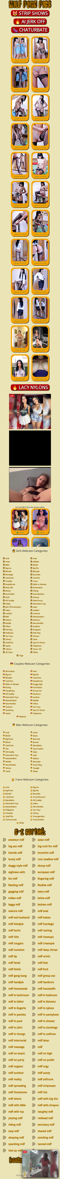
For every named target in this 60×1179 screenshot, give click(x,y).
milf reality (14, 1079)
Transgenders (39, 816)
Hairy (35, 751)
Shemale (9, 813)
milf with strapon (48, 1105)
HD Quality (9, 600)
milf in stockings (47, 1027)
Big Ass (8, 568)
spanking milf (16, 1144)
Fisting (35, 590)
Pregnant (36, 629)
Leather (36, 610)
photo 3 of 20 (19, 89)
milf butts (14, 930)
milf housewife (46, 988)
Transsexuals (11, 819)
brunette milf (46, 852)
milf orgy (43, 1066)
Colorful (36, 577)
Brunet (36, 742)
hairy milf (43, 891)
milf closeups (46, 936)
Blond (7, 742)
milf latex (43, 1040)
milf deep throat (47, 949)
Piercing (8, 629)
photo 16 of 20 (40, 263)
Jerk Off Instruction (13, 607)
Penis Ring (37, 764)
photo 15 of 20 (20, 263)
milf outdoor (16, 1072)
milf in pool (15, 1021)
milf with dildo (17, 1105)
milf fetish (14, 969)
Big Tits (36, 568)
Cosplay (8, 581)
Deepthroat (10, 584)
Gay (6, 748)
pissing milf (15, 1118)
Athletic (36, 561)
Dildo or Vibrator (39, 584)
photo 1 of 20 (19, 60)
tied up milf (15, 1150)
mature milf (40, 350)
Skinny (8, 639)
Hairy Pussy (37, 600)
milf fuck (43, 969)
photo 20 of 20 (40, 321)
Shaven (36, 636)
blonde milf (15, 852)
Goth (7, 597)
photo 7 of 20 (19, 147)
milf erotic (44, 956)
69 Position (10, 671)
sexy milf (13, 1131)
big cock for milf (47, 846)
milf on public (46, 1059)
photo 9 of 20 (19, 176)
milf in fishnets (47, 1001)
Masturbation (38, 616)
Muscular (36, 761)
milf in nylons (46, 1008)
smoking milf (45, 1137)
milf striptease (46, 1085)
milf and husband (18, 917)
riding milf (14, 1124)
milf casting (45, 930)
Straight (36, 768)
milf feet (43, 962)
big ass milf (19, 378)
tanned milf (44, 1144)
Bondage (9, 574)
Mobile (8, 623)
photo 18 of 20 (40, 292)
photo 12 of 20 (40, 205)
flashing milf (15, 885)
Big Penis (9, 739)
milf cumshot (16, 949)
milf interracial (17, 1040)
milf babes (44, 917)
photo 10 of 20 (40, 176)
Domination (37, 587)
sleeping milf (16, 1137)
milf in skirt (15, 1027)
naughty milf (45, 1111)
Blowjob (36, 571)
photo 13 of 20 (20, 234)
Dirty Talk (9, 587)
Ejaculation (37, 745)
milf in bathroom (18, 995)
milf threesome (17, 1092)
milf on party (16, 1059)
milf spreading (17, 1085)
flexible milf (45, 885)
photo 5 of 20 (19, 118)
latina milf (44, 898)
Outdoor (36, 626)
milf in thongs (16, 1033)
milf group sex (46, 975)
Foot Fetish (9, 594)
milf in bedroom (47, 995)
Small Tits (9, 642)
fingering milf (46, 878)
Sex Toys (9, 636)
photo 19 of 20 (20, 321)
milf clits (13, 936)
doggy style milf (17, 865)
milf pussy (44, 1072)
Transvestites (38, 819)
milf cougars (15, 943)
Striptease (37, 645)
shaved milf (44, 1131)
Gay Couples (38, 748)
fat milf (12, 878)
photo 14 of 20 (40, 234)
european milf (46, 872)
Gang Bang (9, 690)
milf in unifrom (47, 1033)
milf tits (42, 1092)
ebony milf (44, 865)
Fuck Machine (38, 594)
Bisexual (36, 739)
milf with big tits (48, 1098)
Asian (7, 561)
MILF (7, 616)
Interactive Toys (39, 603)
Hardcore (37, 694)
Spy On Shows (39, 642)
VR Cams (9, 652)
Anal (7, 558)
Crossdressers (39, 797)
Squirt (7, 645)
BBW (7, 564)
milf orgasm (15, 1066)
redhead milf (45, 1118)
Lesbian (8, 613)
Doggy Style (37, 684)
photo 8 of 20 (40, 147)
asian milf (43, 839)
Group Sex (37, 690)
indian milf (14, 898)
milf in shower (40, 378)
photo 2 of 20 (40, 60)
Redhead (9, 632)
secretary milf (46, 1124)
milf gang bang (17, 975)
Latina (7, 610)
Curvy (35, 581)
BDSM (35, 564)
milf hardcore (46, 982)
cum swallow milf (48, 859)
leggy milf (14, 904)
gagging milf (15, 891)
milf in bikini (15, 1001)
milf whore (14, 1098)
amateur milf (20, 350)
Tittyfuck (22, 716)
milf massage (16, 1046)
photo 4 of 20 (40, 89)
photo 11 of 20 (20, 205)
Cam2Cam (9, 577)
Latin (35, 755)
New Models (38, 623)
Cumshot (9, 681)
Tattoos (8, 649)
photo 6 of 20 (40, 118)
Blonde (8, 571)
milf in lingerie (17, 1008)
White (35, 652)
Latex (35, 607)
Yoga (21, 655)
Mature (8, 619)
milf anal (43, 910)
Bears (35, 735)
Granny (36, 597)
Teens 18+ (37, 649)
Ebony (7, 590)
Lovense (36, 613)
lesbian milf (45, 904)
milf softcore (45, 1079)
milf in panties (17, 1014)
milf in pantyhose (48, 1014)
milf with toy (16, 1111)
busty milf (14, 859)
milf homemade (17, 988)
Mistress (36, 619)
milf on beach (16, 1053)
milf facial (14, 962)
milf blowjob (15, 923)
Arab (35, 558)
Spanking (9, 710)
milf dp (12, 956)
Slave (35, 639)
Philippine (9, 809)
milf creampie (46, 943)
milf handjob (16, 982)
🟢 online (20, 532)
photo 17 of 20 (20, 292)
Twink (7, 771)
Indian (7, 603)
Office (7, 626)
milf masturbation (44, 1048)
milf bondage (46, 923)
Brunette (36, 574)
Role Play (36, 632)
